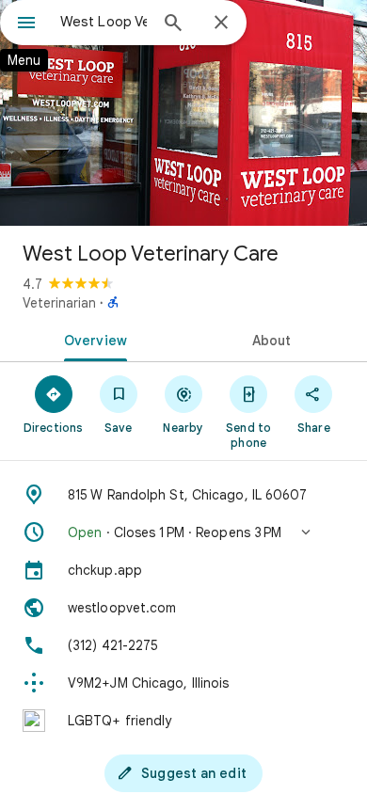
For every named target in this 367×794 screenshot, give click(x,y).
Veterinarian (59, 302)
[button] (183, 532)
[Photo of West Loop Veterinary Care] (183, 113)
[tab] (92, 338)
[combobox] (103, 21)
